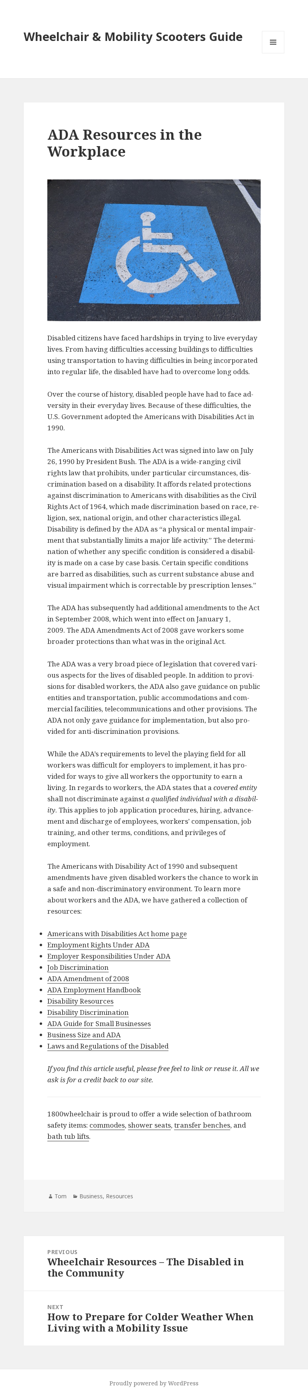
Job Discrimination (78, 967)
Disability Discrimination (88, 1012)
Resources (119, 1196)
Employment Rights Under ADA (98, 944)
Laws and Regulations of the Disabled (107, 1046)
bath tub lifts (68, 1136)
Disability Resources (80, 1001)
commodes (107, 1125)
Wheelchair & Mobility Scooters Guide (133, 36)
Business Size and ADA (84, 1034)
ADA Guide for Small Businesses (99, 1023)
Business (91, 1196)
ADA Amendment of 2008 (88, 978)
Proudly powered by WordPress (154, 1383)
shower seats (149, 1125)
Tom (61, 1196)
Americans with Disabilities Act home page (117, 933)
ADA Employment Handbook (94, 989)
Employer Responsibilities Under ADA (108, 956)
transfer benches (202, 1125)
